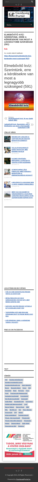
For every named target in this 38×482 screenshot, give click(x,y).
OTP (15, 412)
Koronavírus (29, 401)
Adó (6, 379)
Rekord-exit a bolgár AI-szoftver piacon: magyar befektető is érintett (21, 138)
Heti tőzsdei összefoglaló (12, 399)
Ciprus (24, 388)
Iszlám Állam (8, 401)
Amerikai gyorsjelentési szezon (13, 382)
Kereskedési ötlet (19, 401)
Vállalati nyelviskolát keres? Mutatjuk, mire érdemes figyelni (20, 149)
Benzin (7, 388)
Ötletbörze (21, 426)
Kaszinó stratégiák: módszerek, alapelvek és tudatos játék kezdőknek (21, 160)
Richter (21, 412)
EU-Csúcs (21, 390)
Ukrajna (7, 423)
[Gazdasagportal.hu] (19, 16)
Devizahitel (8, 390)
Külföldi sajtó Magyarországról (13, 404)
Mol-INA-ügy (13, 409)
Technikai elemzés (23, 415)
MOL (6, 409)
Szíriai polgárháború (10, 415)
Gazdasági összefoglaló (11, 396)
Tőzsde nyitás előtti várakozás (13, 420)
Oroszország (8, 412)
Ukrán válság (25, 423)
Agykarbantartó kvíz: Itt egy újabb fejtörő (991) (20, 118)
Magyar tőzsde (20, 407)
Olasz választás (27, 409)
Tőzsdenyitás (25, 418)
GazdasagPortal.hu (23, 479)
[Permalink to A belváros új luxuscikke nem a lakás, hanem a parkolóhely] (7, 187)
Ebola (14, 390)
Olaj (20, 409)
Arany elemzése (26, 385)
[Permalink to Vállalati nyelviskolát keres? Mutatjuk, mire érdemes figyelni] (7, 152)
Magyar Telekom (9, 407)
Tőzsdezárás (27, 420)
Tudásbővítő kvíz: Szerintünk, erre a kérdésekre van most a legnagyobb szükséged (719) (17, 125)
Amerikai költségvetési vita (12, 385)
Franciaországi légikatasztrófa (18, 393)
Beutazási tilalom (16, 388)
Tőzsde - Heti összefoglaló (12, 418)
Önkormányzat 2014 (10, 426)
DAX (29, 388)
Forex (27, 390)
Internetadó (24, 399)
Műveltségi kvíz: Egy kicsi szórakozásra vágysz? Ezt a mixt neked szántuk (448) (17, 300)
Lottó (25, 404)
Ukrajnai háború (15, 423)
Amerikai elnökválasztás (16, 379)
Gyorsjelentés (24, 396)
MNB (27, 407)
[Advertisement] (19, 227)
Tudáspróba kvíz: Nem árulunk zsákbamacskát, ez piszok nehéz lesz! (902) (19, 314)
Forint (6, 393)
